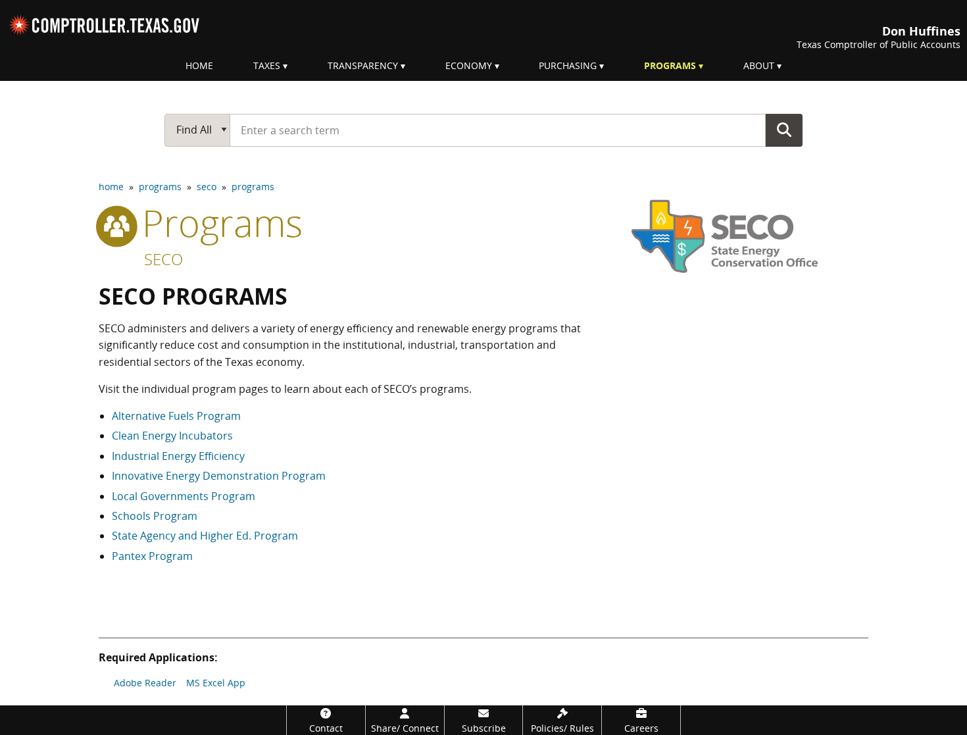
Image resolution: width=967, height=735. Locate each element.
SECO (163, 259)
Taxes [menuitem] (266, 65)
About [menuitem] (758, 65)
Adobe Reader (145, 682)
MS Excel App (215, 682)
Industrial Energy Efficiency (178, 456)
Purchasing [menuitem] (568, 65)
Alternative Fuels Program (176, 416)
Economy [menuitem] (468, 65)
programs (160, 186)
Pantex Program (152, 556)
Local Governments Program (183, 496)
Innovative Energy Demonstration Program (219, 476)
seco (206, 186)
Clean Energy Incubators (172, 435)
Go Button (784, 129)
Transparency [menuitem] (363, 65)
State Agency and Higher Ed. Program (205, 535)
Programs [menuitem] (670, 65)
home (111, 186)
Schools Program (154, 516)
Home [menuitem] (199, 65)
